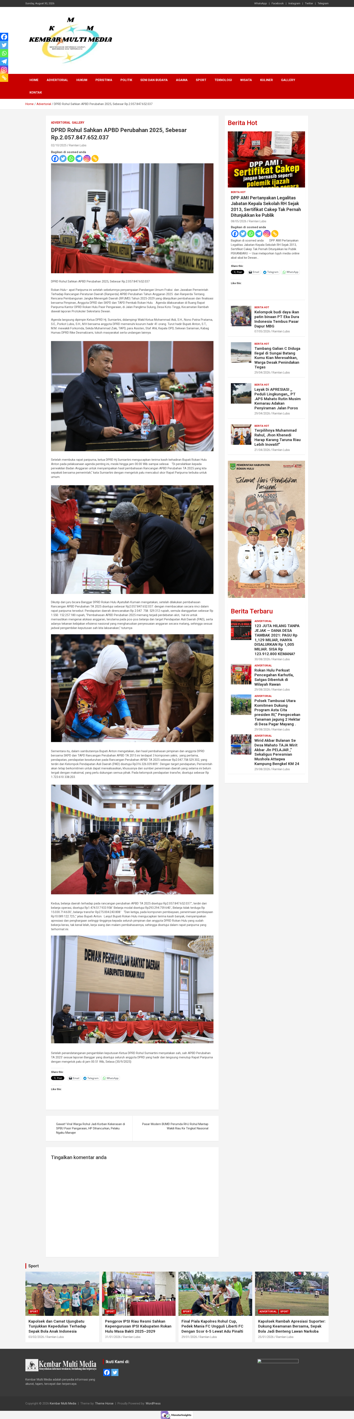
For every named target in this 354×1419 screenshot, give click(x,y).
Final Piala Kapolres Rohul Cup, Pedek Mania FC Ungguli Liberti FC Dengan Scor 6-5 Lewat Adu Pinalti (212, 1326)
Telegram (323, 3)
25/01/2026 (266, 1337)
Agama (182, 80)
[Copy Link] (95, 158)
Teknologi (223, 80)
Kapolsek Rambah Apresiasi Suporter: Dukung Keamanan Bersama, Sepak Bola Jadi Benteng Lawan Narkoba (292, 1326)
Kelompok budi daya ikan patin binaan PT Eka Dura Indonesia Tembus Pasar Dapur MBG (276, 319)
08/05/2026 (238, 221)
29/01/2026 (189, 1337)
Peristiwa (103, 80)
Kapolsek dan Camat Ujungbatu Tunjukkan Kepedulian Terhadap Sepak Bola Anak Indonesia (57, 1326)
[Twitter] (63, 158)
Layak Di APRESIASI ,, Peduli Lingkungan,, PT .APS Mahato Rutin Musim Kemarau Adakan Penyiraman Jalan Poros (277, 398)
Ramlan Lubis (77, 145)
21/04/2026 (262, 450)
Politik (126, 80)
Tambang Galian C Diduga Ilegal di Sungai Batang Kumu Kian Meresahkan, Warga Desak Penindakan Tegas (277, 357)
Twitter (309, 3)
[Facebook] (55, 158)
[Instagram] (87, 158)
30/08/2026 (262, 659)
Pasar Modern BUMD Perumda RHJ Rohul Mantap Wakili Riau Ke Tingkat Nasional (175, 1126)
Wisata (246, 80)
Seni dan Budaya (154, 80)
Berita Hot (242, 123)
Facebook (278, 3)
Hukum (81, 80)
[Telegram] (79, 158)
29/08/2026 (262, 689)
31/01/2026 (113, 1337)
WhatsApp (260, 3)
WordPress (153, 1403)
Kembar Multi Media (63, 1403)
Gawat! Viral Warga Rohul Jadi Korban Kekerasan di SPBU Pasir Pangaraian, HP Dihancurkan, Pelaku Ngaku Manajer (90, 1128)
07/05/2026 (262, 331)
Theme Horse (104, 1403)
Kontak (36, 92)
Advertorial (57, 80)
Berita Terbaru (252, 611)
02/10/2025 (59, 145)
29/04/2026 (262, 372)
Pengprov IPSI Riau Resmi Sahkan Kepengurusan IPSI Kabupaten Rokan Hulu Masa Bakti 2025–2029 (138, 1326)
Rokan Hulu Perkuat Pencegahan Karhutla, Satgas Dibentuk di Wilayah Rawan (274, 677)
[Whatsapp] (71, 158)
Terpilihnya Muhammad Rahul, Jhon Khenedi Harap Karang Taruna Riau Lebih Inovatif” (277, 437)
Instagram (294, 3)
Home (34, 80)
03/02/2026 (36, 1337)
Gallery (288, 80)
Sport (201, 80)
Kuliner (266, 80)
